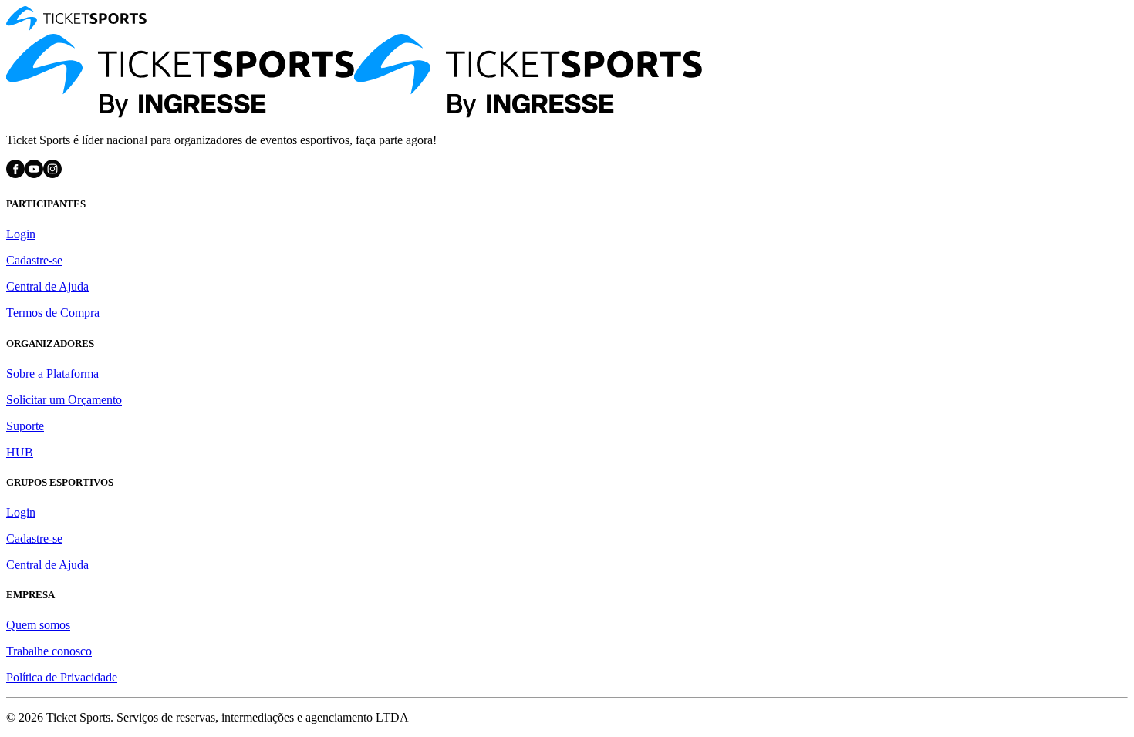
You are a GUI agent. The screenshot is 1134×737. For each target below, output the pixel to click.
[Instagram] (52, 173)
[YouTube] (34, 173)
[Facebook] (15, 173)
